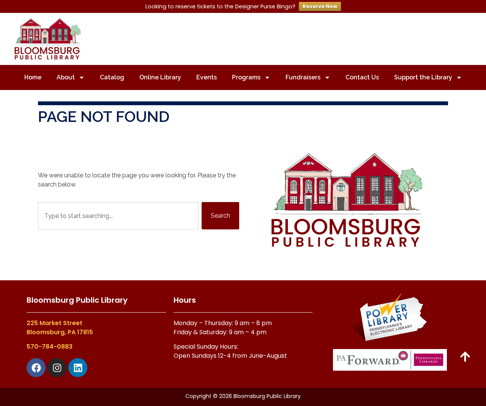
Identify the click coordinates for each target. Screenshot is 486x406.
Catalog (112, 77)
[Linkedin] (77, 367)
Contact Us (362, 77)
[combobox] (118, 215)
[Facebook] (36, 367)
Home (32, 77)
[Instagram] (56, 367)
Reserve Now (320, 6)
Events (206, 77)
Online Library (160, 77)
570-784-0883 (50, 346)
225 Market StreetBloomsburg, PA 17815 (60, 327)
